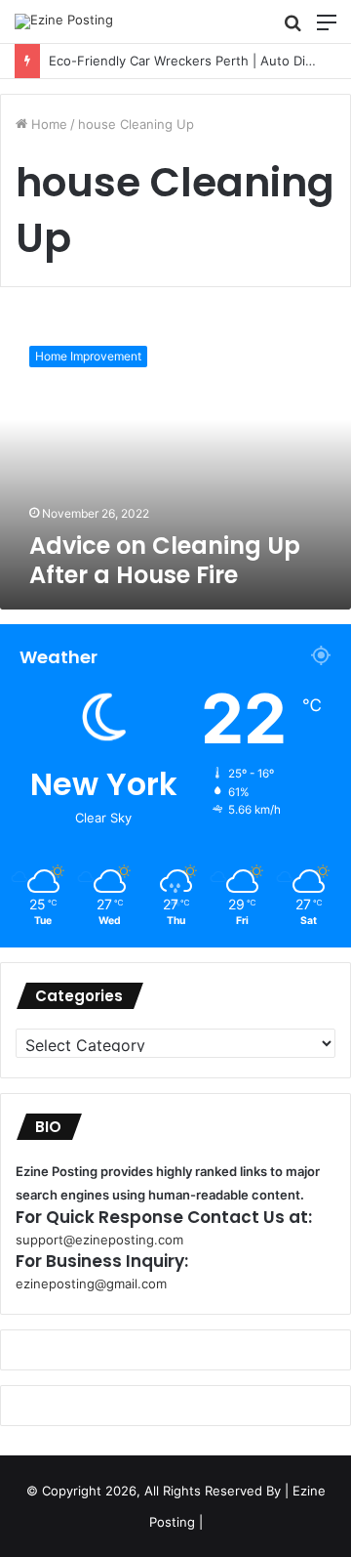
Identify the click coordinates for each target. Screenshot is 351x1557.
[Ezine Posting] (64, 21)
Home (47, 124)
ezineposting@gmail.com (91, 1283)
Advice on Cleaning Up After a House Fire (164, 560)
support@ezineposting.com (99, 1239)
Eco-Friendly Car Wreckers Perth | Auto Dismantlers (191, 60)
